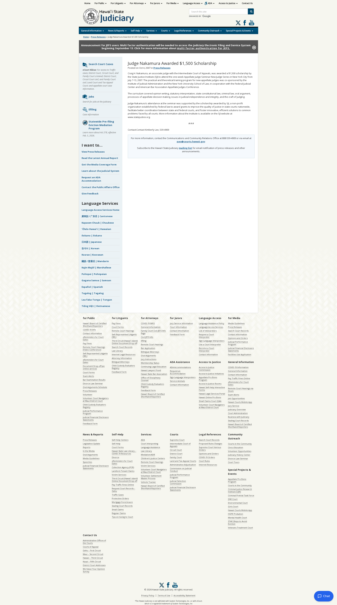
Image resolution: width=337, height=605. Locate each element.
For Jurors (155, 3)
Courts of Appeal (90, 546)
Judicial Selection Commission (178, 482)
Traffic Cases (118, 494)
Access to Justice (227, 3)
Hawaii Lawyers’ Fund (151, 370)
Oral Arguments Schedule (95, 387)
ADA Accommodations (180, 367)
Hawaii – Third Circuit (93, 557)
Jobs (91, 96)
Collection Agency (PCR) (123, 467)
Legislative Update (91, 443)
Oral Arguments (148, 355)
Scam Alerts (88, 376)
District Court (176, 453)
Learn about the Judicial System (100, 170)
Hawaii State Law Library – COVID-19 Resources (124, 452)
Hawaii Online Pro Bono (210, 397)
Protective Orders (120, 498)
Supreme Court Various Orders (210, 448)
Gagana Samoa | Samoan (96, 280)
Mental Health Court (237, 517)
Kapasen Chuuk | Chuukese (98, 222)
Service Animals (177, 381)
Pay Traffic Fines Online (239, 378)
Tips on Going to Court (122, 517)
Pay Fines (87, 343)
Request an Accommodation (178, 372)
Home (87, 3)
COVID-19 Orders (207, 457)
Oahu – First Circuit (92, 550)
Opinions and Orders (238, 338)
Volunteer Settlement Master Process (151, 477)
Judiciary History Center (239, 454)
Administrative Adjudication (183, 464)
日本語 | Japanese (92, 241)
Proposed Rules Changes (210, 443)
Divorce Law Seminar (93, 383)
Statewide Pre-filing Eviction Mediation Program (101, 125)
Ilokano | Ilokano (92, 235)
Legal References (183, 30)
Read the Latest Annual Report (100, 158)
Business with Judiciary (238, 417)
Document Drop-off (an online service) (94, 367)
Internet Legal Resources (123, 354)
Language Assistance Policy (211, 323)
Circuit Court (176, 450)
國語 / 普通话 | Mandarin (95, 261)
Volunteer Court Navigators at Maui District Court (95, 399)
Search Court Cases (101, 64)
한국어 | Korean (90, 248)
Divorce (115, 457)
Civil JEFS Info (147, 337)
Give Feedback (90, 193)
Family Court (176, 457)
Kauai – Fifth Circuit (92, 561)
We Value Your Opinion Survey (94, 570)
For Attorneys (137, 3)
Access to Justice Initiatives (211, 373)
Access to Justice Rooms (210, 383)
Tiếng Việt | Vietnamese (96, 306)
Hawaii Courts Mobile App (240, 402)
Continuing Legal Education (153, 366)
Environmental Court (238, 502)
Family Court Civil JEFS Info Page (153, 332)
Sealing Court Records (238, 420)
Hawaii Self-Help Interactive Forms (212, 388)
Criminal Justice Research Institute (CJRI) (240, 490)
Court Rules (204, 461)
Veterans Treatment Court (240, 527)
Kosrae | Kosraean (92, 254)
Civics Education (235, 447)
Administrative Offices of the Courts (94, 541)
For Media (172, 3)
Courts (164, 30)
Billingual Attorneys (150, 351)
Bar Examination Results (94, 379)
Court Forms (89, 372)
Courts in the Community (240, 443)
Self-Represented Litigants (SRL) (95, 354)
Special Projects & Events (238, 30)
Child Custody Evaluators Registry (94, 405)
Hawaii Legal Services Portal (212, 393)
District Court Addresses (94, 565)
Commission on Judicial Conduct (181, 469)
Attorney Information (122, 358)
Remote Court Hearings (123, 330)
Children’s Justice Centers (153, 458)
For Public (100, 3)
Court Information (178, 327)
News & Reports (116, 30)
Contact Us (247, 3)
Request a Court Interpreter (206, 335)
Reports (86, 447)
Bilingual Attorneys (120, 362)
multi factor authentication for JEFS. (203, 48)
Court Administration (238, 413)
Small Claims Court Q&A (210, 401)
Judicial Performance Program (93, 412)
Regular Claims (119, 513)
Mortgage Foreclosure (122, 502)
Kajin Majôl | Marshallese (96, 267)
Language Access (192, 3)
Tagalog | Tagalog (93, 293)
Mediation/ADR (148, 454)
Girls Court (233, 506)
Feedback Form (90, 423)
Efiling (93, 109)
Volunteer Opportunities (239, 451)
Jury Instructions (148, 359)
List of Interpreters (208, 330)
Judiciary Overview (237, 409)
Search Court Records (122, 347)
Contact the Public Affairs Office (101, 187)
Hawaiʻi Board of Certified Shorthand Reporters (95, 324)
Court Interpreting (149, 443)
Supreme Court (177, 440)
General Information (91, 30)
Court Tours (233, 462)
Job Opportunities (236, 398)
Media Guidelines (236, 323)
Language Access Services (211, 327)
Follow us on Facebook (244, 22)
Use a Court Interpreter (210, 344)
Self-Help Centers (120, 440)
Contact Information (92, 333)
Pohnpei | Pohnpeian (94, 274)
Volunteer (87, 394)
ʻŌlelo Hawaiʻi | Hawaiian (96, 229)
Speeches (87, 462)
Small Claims (118, 509)
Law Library (117, 350)
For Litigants (117, 3)
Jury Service (233, 405)
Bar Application (148, 348)
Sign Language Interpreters (211, 340)
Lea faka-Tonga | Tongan (97, 299)
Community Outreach (209, 30)
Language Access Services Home (100, 209)
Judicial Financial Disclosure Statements (96, 418)
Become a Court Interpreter (206, 349)
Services (150, 30)
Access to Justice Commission (206, 368)
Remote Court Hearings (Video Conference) (94, 348)
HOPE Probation (235, 514)
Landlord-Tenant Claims (123, 471)
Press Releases (98, 37)
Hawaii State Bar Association (154, 374)
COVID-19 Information (238, 367)
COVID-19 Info (89, 329)
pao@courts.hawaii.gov (191, 141)
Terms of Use (164, 595)
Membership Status (150, 363)
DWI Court (232, 499)
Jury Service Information (181, 323)
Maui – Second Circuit (93, 554)
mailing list (185, 148)
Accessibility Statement (184, 595)
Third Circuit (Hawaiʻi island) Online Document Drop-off (125, 342)
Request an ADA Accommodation (91, 179)
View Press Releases (93, 151)
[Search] (251, 11)
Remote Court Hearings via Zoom (240, 389)
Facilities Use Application (239, 354)
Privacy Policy (147, 595)
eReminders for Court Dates (93, 338)
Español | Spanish (92, 286)
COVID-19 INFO (148, 323)
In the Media (89, 451)
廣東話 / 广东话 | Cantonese (97, 216)
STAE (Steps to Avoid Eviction (237, 522)
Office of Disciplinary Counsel (150, 379)
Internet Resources (208, 464)
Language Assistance (150, 447)
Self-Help (135, 30)
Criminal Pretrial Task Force (241, 495)
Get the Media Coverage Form (99, 164)
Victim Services (119, 474)
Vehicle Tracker (148, 482)
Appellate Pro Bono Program (208, 378)
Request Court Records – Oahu (123, 489)
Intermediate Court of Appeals (180, 445)
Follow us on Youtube (251, 22)
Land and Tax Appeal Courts (183, 461)
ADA (210, 3)
